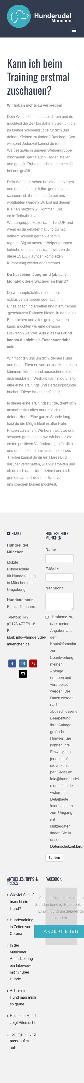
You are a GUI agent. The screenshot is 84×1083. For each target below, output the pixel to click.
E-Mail (52, 569)
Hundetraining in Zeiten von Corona (21, 927)
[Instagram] (23, 663)
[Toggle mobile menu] (74, 30)
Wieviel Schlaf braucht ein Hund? (22, 902)
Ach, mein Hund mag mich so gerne (23, 997)
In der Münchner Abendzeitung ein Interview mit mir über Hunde (21, 962)
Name (51, 549)
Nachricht (54, 588)
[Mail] (23, 674)
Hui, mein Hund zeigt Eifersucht (23, 1019)
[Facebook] (12, 663)
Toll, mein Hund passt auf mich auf (23, 1041)
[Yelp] (33, 663)
